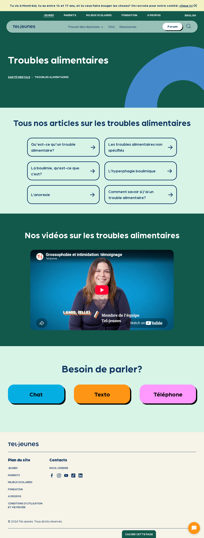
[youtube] (66, 475)
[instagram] (59, 475)
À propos (154, 15)
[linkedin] (80, 475)
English (190, 15)
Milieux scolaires (99, 15)
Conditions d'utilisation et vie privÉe (25, 505)
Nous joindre (58, 467)
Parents (70, 15)
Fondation (129, 15)
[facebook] (51, 475)
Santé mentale (19, 76)
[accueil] (28, 444)
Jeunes (49, 15)
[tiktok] (73, 475)
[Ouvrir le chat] (194, 528)
